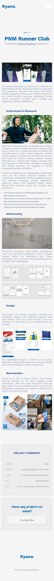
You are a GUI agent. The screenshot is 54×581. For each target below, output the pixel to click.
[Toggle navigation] (49, 7)
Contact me (27, 520)
